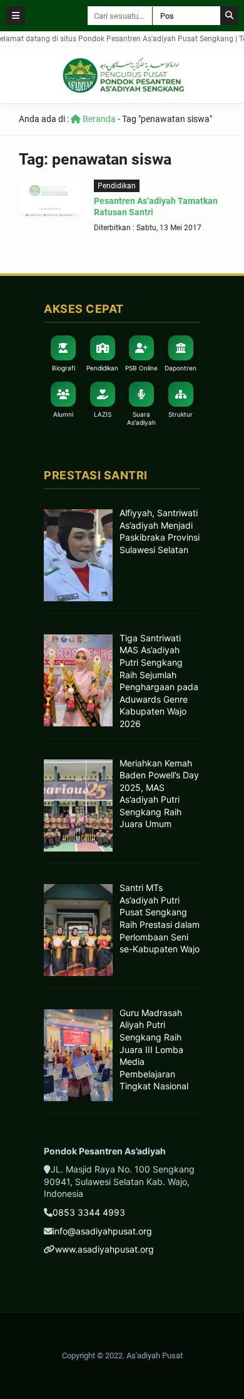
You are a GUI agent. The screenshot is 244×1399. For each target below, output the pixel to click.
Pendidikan (117, 185)
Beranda (98, 119)
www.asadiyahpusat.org (104, 1249)
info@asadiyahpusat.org (102, 1231)
